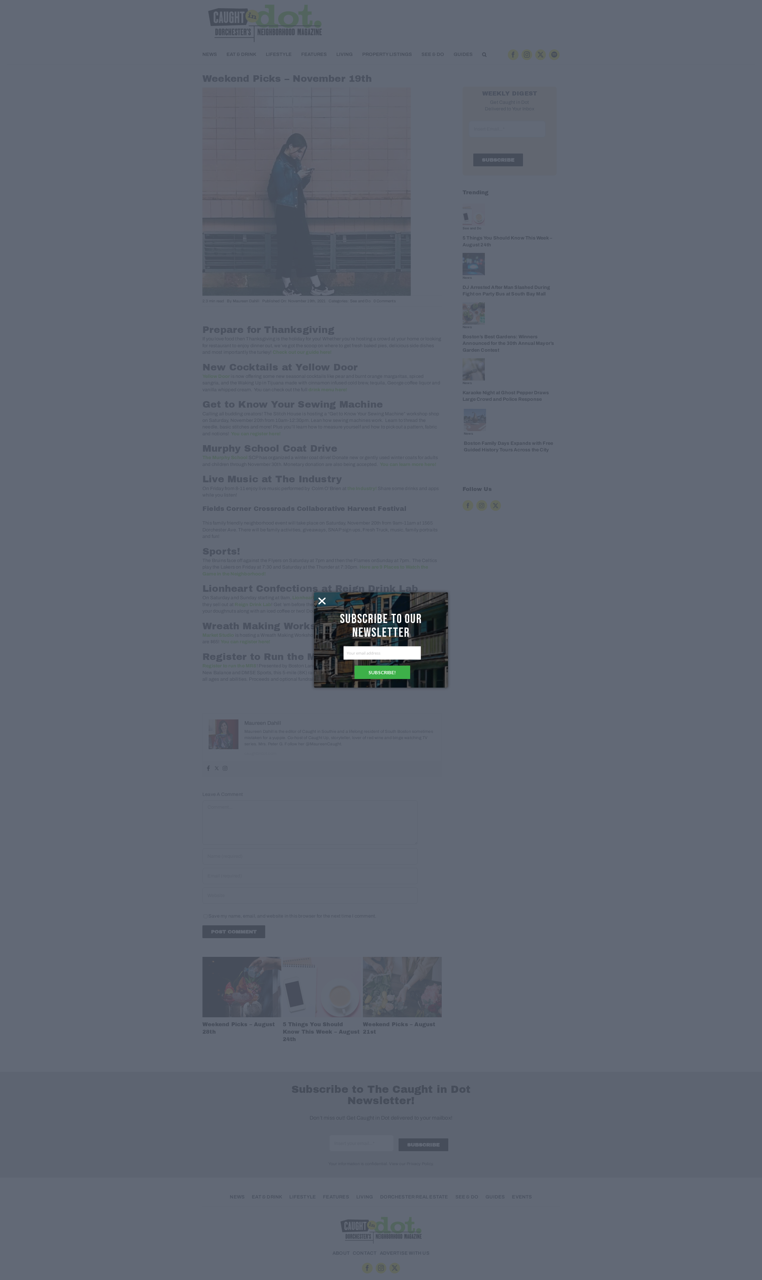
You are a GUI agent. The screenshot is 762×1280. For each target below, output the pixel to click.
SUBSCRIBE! (382, 672)
